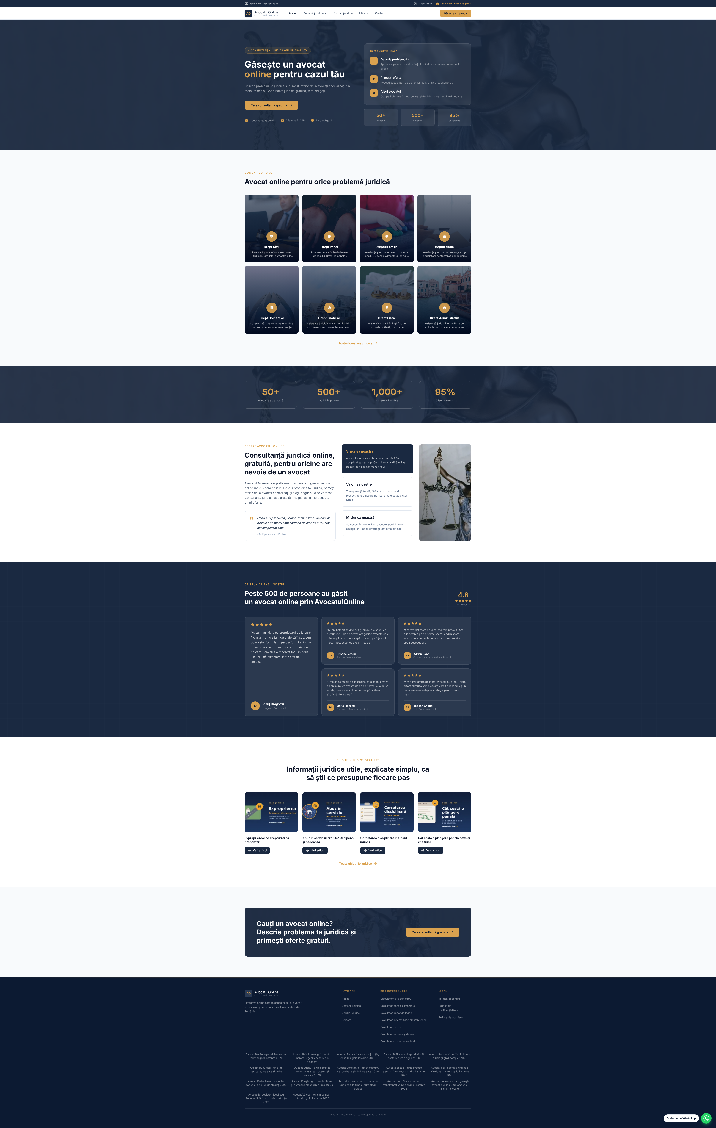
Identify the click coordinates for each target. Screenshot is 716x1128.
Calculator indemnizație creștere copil (403, 1019)
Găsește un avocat (456, 13)
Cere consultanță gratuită (269, 105)
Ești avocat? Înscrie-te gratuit (455, 3)
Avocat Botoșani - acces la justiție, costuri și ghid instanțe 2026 (358, 1056)
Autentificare (425, 3)
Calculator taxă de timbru (395, 998)
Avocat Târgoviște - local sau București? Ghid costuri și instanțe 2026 (266, 1098)
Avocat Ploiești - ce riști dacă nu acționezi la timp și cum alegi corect (358, 1084)
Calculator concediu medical (397, 1041)
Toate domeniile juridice (355, 343)
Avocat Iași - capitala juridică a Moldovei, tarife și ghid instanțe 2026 (450, 1071)
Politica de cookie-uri (451, 1017)
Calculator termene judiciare (397, 1034)
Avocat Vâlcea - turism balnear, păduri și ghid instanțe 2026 (312, 1096)
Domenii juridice (313, 13)
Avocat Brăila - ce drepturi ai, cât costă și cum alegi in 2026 (404, 1056)
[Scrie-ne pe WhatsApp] (706, 1118)
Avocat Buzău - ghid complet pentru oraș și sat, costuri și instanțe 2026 (312, 1071)
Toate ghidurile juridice (355, 863)
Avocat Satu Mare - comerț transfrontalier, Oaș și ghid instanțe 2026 (404, 1084)
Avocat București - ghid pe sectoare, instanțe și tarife (266, 1069)
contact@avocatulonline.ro (263, 3)
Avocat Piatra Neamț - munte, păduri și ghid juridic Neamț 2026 (266, 1082)
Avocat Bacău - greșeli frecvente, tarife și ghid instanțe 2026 (266, 1056)
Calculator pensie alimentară (397, 1005)
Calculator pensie (390, 1027)
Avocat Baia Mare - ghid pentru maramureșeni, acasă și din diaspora (312, 1058)
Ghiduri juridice (343, 13)
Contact (380, 13)
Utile (362, 13)
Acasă (293, 13)
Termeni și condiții (449, 998)
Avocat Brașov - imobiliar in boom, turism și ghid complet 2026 (450, 1056)
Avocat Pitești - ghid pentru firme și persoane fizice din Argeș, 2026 (312, 1082)
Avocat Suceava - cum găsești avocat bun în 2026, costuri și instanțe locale (450, 1084)
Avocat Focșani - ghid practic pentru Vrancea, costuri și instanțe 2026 (404, 1071)
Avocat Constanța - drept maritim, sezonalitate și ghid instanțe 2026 (358, 1069)
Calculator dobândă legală (396, 1012)
